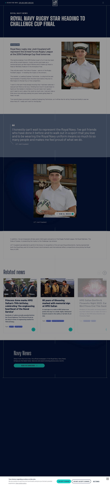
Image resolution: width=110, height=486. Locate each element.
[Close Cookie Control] (108, 479)
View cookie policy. (21, 483)
